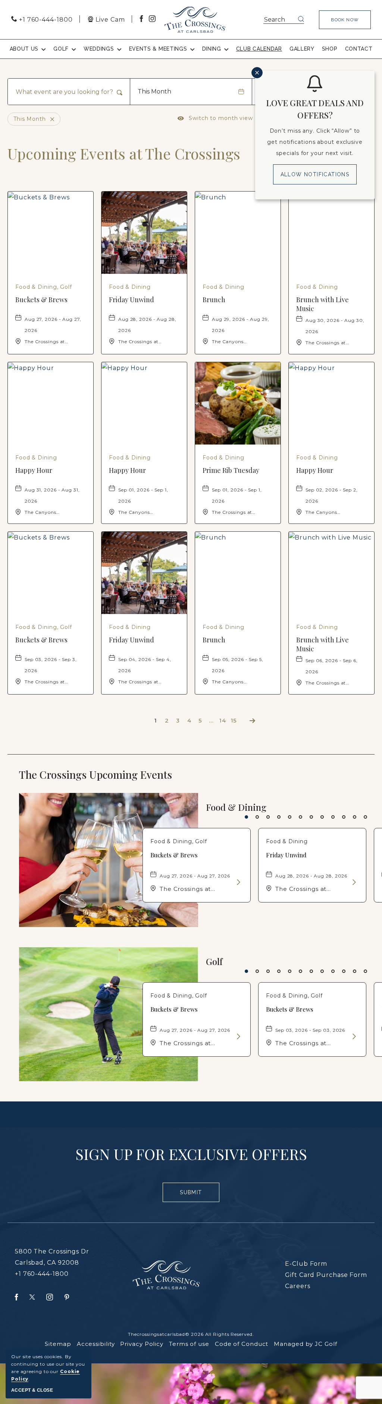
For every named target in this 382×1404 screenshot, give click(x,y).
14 (222, 720)
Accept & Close (32, 1390)
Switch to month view (215, 118)
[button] (345, 19)
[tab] (246, 817)
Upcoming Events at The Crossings (123, 153)
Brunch (214, 299)
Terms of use (189, 1343)
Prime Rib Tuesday (231, 470)
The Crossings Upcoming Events (111, 774)
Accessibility (96, 1343)
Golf (214, 961)
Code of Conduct (242, 1343)
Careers (297, 1286)
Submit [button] (194, 1195)
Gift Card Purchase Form (326, 1274)
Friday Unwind (131, 299)
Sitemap (58, 1343)
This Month (154, 91)
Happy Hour (33, 470)
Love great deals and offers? (315, 109)
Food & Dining (236, 807)
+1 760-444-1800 (42, 1273)
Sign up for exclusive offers (191, 1154)
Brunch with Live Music (322, 304)
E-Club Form (306, 1263)
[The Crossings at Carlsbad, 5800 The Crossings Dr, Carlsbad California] (195, 19)
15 (234, 720)
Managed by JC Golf (305, 1343)
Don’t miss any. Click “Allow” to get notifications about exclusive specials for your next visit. (315, 141)
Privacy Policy (141, 1343)
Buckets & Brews (41, 299)
